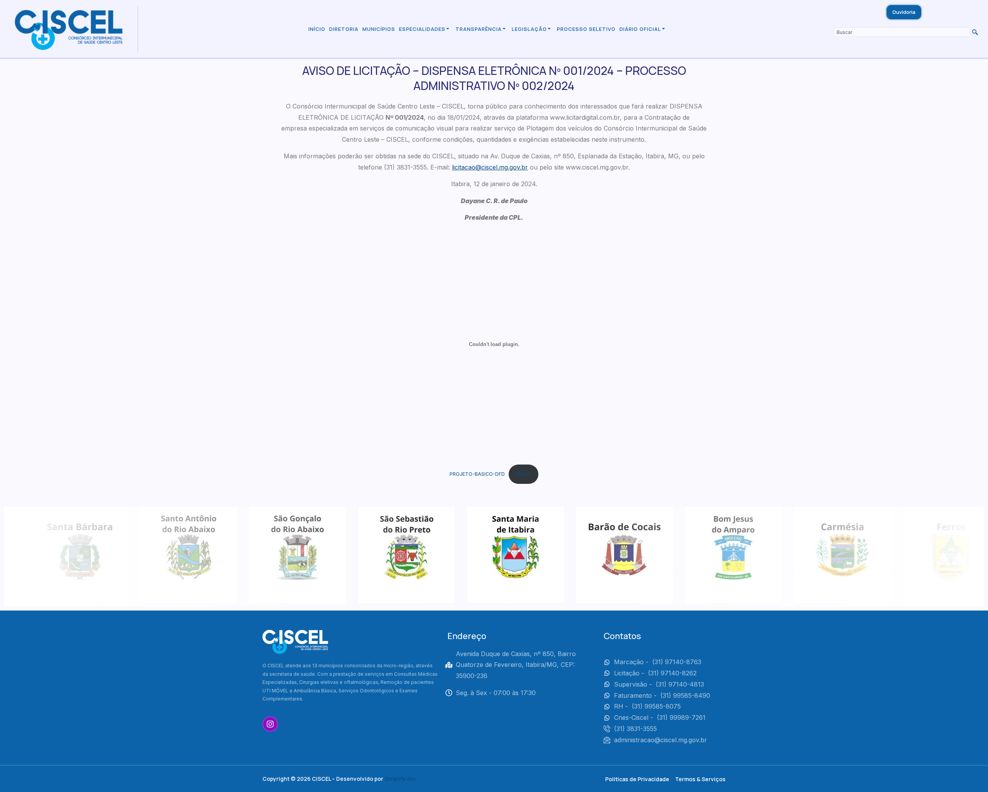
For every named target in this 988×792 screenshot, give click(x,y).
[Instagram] (270, 724)
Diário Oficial (640, 28)
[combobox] (902, 32)
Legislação (529, 28)
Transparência (478, 28)
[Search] (974, 32)
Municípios (378, 28)
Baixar (523, 474)
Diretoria (344, 28)
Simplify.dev (400, 778)
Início (316, 28)
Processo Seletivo (586, 28)
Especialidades (422, 28)
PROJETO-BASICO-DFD (477, 474)
